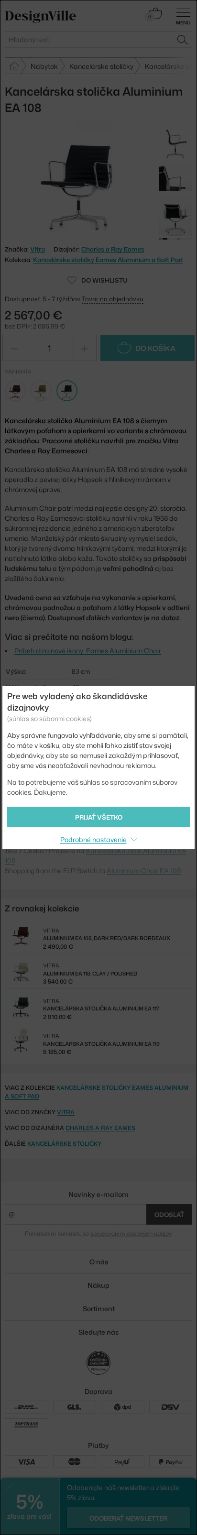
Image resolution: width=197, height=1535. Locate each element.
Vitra (66, 1112)
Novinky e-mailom (98, 1194)
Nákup (98, 1285)
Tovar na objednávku (112, 299)
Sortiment (99, 1308)
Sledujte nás (98, 1332)
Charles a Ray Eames (112, 249)
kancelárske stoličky (64, 1144)
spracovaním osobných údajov (130, 1233)
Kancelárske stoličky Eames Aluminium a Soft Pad (108, 259)
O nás (98, 1261)
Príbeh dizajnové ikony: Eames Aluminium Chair (87, 650)
